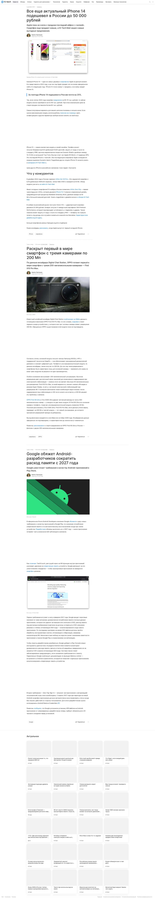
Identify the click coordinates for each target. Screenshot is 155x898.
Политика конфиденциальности (144, 896)
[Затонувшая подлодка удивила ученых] (39, 779)
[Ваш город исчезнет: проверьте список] (116, 779)
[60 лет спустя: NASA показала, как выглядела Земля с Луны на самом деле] (64, 804)
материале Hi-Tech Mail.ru (37, 163)
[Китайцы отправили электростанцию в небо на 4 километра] (64, 830)
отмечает (33, 563)
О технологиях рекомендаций (129, 896)
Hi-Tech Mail (44, 244)
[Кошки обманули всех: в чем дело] (116, 856)
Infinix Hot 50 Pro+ (62, 179)
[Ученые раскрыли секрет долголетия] (90, 779)
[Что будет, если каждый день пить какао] (116, 753)
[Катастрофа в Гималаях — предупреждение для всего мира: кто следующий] (39, 804)
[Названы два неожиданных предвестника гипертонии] (116, 830)
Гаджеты (39, 6)
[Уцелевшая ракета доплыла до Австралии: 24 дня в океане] (64, 753)
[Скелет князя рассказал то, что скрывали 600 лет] (39, 753)
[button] (58, 57)
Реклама (14, 896)
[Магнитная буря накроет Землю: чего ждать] (116, 882)
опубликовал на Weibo (72, 319)
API (58, 703)
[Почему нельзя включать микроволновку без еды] (39, 856)
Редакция (99, 896)
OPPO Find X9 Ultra (33, 400)
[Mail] (2, 2)
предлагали (58, 100)
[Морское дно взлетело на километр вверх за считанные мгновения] (90, 882)
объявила (72, 521)
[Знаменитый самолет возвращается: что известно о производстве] (64, 856)
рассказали (44, 228)
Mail (3, 896)
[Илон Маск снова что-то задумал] (90, 830)
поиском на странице (68, 113)
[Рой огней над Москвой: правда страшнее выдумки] (90, 753)
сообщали (37, 708)
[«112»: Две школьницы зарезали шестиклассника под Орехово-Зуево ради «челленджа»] (39, 830)
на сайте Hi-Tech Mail (46, 184)
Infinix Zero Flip (75, 189)
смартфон (75, 322)
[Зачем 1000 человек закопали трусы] (116, 804)
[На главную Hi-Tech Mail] (7, 2)
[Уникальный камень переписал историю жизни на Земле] (64, 779)
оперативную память (51, 566)
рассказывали (39, 425)
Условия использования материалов (112, 896)
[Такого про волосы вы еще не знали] (64, 882)
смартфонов (64, 82)
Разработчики (41, 529)
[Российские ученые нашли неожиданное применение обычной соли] (90, 856)
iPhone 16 (59, 192)
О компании (7, 896)
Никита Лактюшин (36, 35)
